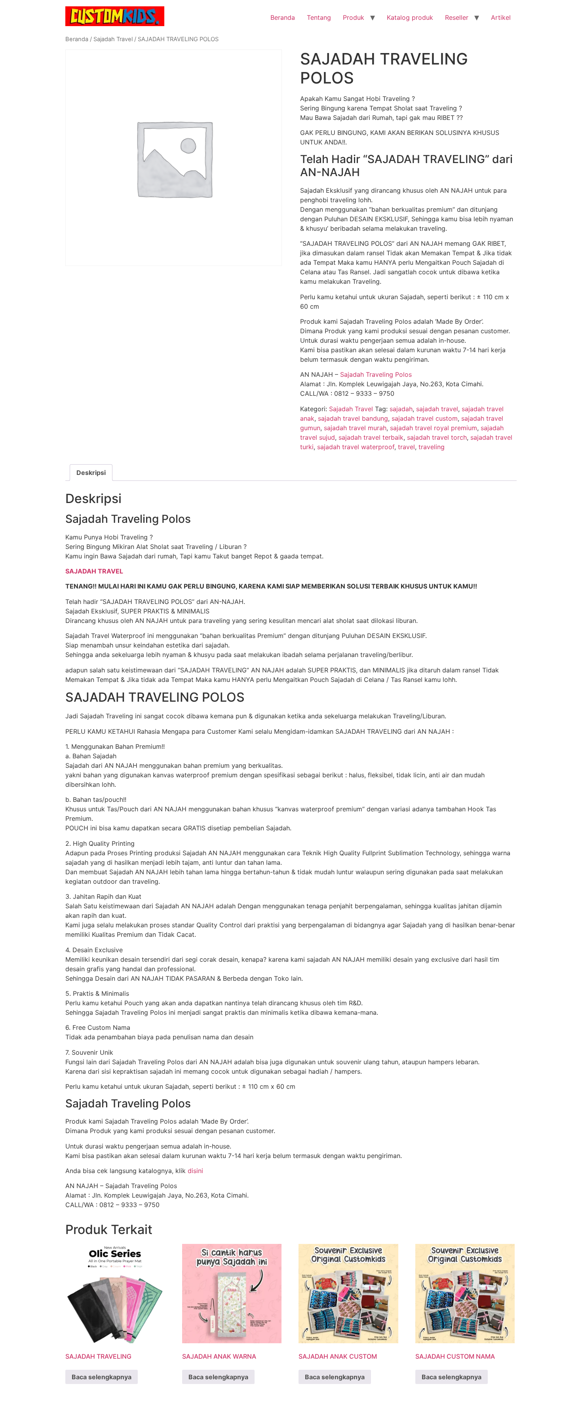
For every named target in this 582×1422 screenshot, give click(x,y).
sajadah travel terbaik (371, 437)
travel (406, 447)
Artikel (501, 17)
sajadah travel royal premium (433, 428)
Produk (353, 17)
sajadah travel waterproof (355, 447)
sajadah (401, 409)
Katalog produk (410, 17)
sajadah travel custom (425, 418)
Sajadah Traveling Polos (376, 374)
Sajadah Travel (113, 39)
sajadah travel (437, 409)
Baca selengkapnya (101, 1377)
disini (195, 1171)
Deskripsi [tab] (91, 473)
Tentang (319, 17)
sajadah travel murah (355, 428)
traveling (431, 447)
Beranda (282, 17)
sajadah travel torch (437, 437)
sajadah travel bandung (353, 418)
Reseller (456, 17)
